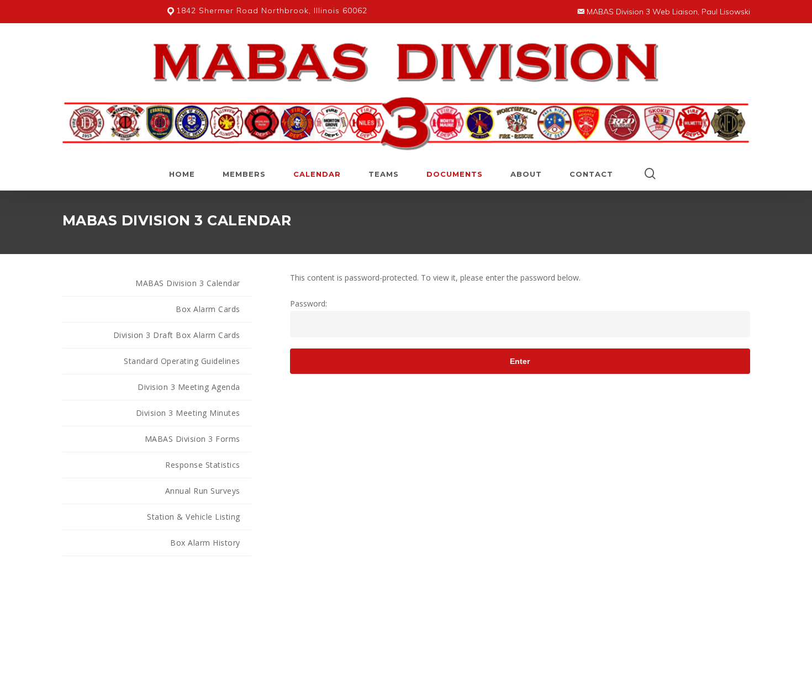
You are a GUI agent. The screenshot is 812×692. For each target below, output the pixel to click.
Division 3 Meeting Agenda (189, 387)
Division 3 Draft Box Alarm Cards (176, 335)
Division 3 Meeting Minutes (188, 413)
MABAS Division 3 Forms (192, 439)
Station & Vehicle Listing (193, 516)
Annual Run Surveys (202, 490)
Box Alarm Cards (208, 309)
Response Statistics (202, 464)
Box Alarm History (205, 542)
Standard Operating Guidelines (182, 361)
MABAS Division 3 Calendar (187, 283)
